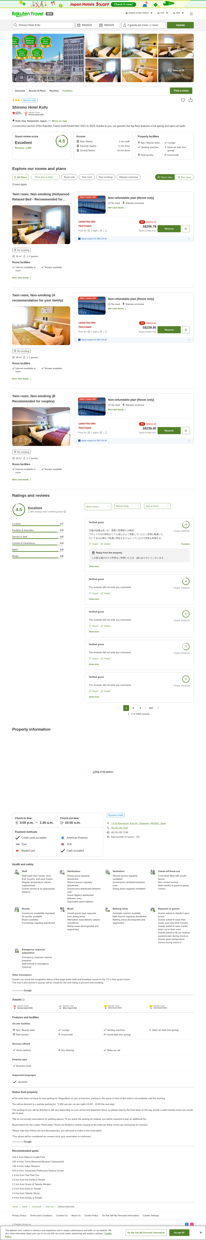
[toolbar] (98, 25)
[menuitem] (139, 13)
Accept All (179, 1232)
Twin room (87, 177)
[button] (27, 14)
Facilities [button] (68, 90)
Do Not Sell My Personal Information (146, 1232)
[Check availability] (186, 228)
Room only (69, 177)
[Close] (200, 1232)
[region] (103, 1233)
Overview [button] (20, 90)
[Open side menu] (191, 13)
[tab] (164, 177)
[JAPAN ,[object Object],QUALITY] (17, 113)
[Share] (190, 100)
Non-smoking (105, 177)
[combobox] (43, 25)
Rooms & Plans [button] (37, 90)
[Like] (183, 100)
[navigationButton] (119, 708)
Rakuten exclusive (128, 177)
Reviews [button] (54, 90)
